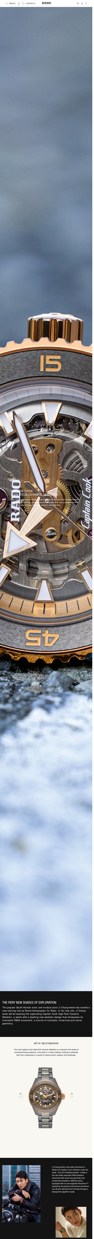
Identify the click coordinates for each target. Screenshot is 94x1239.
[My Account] (82, 3)
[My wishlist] (86, 3)
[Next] (71, 1094)
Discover (46, 1146)
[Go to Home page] (46, 3)
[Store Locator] (78, 3)
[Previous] (21, 1094)
